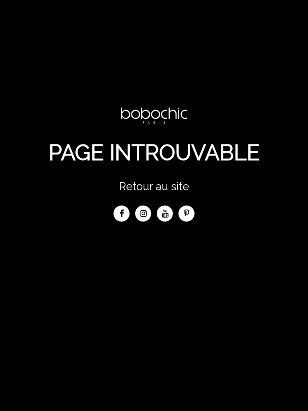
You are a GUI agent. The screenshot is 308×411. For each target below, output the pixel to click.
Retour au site (154, 186)
